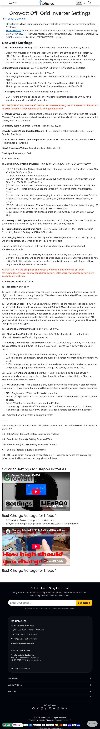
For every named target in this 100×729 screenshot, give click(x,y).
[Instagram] (42, 708)
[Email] (62, 708)
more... (59, 37)
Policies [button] (12, 691)
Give (79, 2)
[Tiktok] (46, 708)
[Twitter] (37, 708)
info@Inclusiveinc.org (22, 668)
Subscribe (84, 602)
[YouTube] (54, 708)
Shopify (42, 720)
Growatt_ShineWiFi (15, 34)
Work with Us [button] (15, 685)
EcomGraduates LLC (63, 720)
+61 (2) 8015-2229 (18, 660)
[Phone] (67, 708)
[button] (13, 3)
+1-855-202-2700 (18, 634)
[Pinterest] (50, 708)
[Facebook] (33, 708)
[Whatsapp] (58, 708)
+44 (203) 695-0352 (19, 657)
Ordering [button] (13, 678)
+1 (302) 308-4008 (18, 630)
